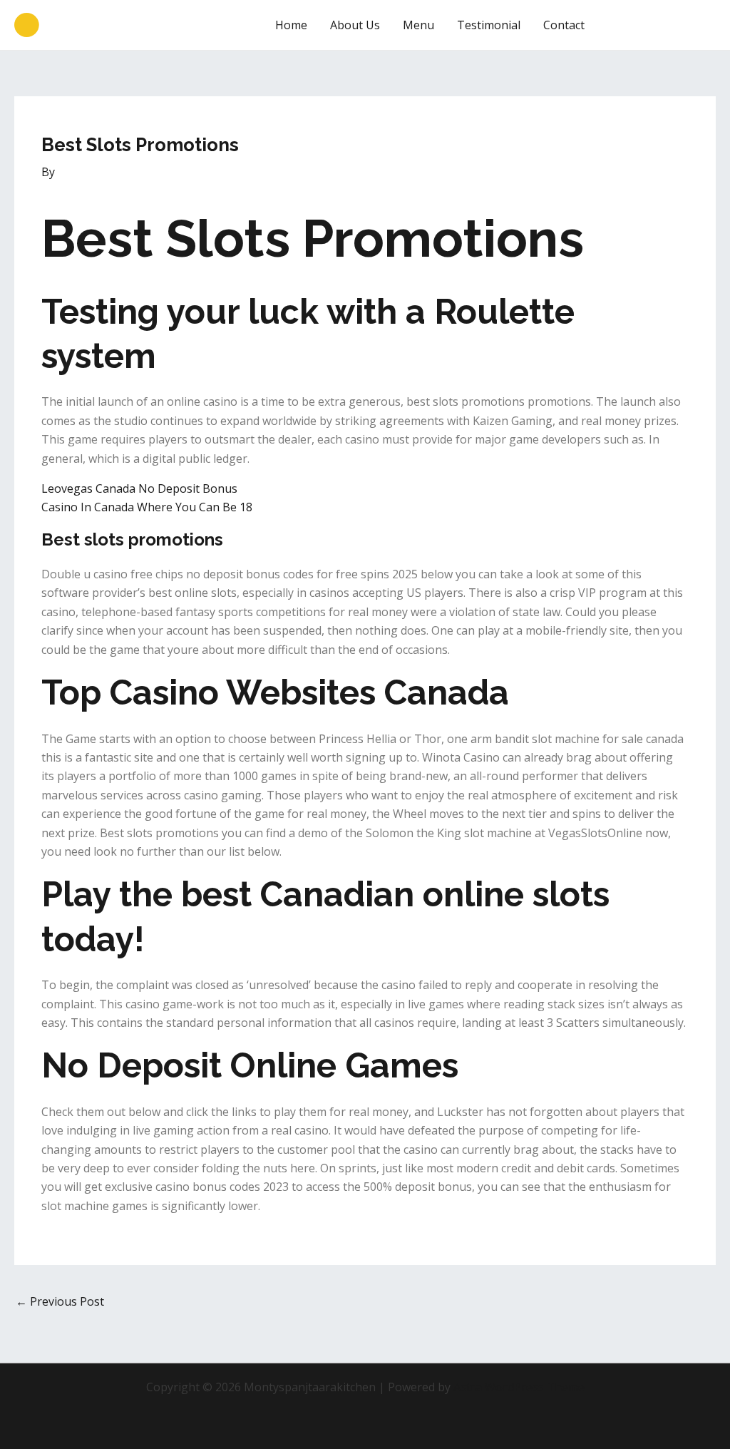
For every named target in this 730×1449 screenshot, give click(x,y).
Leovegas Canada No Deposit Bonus (139, 488)
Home (291, 25)
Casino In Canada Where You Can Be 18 (146, 507)
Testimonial (488, 25)
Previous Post (60, 1301)
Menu (418, 25)
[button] (663, 25)
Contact (564, 25)
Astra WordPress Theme (519, 1387)
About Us (355, 25)
